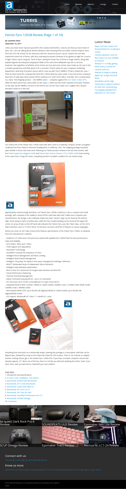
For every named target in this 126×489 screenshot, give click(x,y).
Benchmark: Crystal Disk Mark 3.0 (20, 387)
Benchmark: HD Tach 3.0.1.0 (18, 389)
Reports (91, 4)
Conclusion (12, 401)
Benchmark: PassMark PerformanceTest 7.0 (24, 395)
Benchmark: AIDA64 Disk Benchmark (22, 381)
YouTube (8, 460)
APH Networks (16, 9)
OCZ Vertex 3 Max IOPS (76, 80)
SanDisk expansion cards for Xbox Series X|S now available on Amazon (107, 58)
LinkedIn (30, 460)
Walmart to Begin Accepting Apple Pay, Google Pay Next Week (106, 75)
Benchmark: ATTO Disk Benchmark (21, 384)
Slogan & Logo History (92, 470)
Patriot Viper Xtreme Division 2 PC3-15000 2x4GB (59, 153)
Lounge (103, 4)
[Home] (9, 5)
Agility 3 (46, 83)
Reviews (78, 4)
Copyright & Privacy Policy (46, 470)
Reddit (38, 460)
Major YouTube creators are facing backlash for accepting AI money (107, 49)
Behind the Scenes (12, 470)
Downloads (63, 470)
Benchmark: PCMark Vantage (18, 398)
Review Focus (75, 470)
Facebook (18, 460)
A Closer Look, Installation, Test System (23, 378)
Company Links (28, 470)
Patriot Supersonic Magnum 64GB (21, 153)
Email (45, 460)
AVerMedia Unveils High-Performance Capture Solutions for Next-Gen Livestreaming (107, 84)
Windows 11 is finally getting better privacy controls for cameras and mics (106, 66)
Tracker (115, 4)
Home (66, 4)
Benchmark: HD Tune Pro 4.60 (19, 392)
